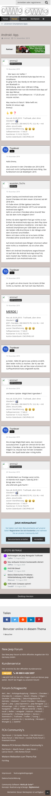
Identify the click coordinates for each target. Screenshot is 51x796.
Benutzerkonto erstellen (18, 539)
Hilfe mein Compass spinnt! (19, 584)
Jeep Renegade (37, 703)
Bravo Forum (7, 738)
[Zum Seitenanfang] (47, 792)
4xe (8, 693)
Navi (46, 706)
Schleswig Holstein (23, 714)
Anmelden (38, 539)
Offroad (16, 709)
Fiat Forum (6, 749)
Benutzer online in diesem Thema (24, 629)
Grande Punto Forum (35, 738)
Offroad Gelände (28, 709)
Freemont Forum (9, 740)
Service (36, 714)
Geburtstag (16, 698)
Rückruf (38, 711)
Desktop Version (25, 596)
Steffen (10, 558)
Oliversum (11, 580)
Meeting (31, 706)
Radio (40, 709)
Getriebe (5, 701)
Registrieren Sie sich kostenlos (23, 530)
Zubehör (17, 721)
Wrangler (40, 719)
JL (46, 703)
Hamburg (41, 701)
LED (15, 706)
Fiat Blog (5, 760)
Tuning (35, 716)
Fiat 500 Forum (36, 735)
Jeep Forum (31, 749)
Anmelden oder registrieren (29, 2)
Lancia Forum (7, 752)
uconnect (6, 719)
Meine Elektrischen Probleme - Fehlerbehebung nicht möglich (21, 576)
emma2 (7, 38)
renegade (20, 711)
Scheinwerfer (7, 714)
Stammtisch (7, 716)
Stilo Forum (19, 738)
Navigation (6, 709)
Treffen (27, 716)
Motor (39, 706)
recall (4, 711)
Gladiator (15, 701)
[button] (46, 2)
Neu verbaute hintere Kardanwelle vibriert (25, 562)
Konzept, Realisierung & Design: (20, 787)
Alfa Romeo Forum (22, 752)
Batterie (33, 693)
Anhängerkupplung (20, 693)
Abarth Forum (18, 749)
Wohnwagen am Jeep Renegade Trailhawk (25, 555)
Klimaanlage (7, 706)
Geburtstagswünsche (31, 698)
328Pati (10, 565)
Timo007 (11, 586)
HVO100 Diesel (14, 568)
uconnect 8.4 (17, 719)
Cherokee (43, 693)
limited (23, 706)
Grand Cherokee (28, 701)
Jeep (11, 703)
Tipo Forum (6, 735)
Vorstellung (29, 719)
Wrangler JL (6, 721)
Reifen (11, 711)
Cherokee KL (7, 696)
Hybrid (4, 703)
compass (18, 696)
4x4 (3, 693)
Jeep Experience (22, 703)
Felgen (42, 696)
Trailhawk (18, 716)
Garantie (5, 698)
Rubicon (29, 711)
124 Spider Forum (20, 735)
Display (34, 696)
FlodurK (10, 571)
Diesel (26, 696)
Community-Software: (18, 784)
